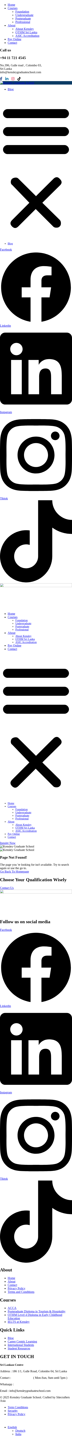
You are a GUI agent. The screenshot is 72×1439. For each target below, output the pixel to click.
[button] (36, 166)
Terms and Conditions (21, 1291)
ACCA (12, 1308)
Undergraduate (24, 15)
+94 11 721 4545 (22, 1377)
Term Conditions (18, 1407)
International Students (21, 1345)
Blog (11, 89)
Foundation (22, 11)
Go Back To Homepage (14, 871)
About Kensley (24, 28)
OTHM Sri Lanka (26, 32)
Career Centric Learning (22, 1341)
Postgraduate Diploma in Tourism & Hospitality (36, 1311)
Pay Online (14, 39)
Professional (22, 22)
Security (13, 1410)
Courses (12, 8)
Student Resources (19, 1348)
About (11, 25)
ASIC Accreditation (27, 35)
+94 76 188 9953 (24, 1384)
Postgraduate (23, 18)
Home (11, 4)
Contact (12, 42)
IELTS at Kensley (19, 1321)
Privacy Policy (16, 1288)
